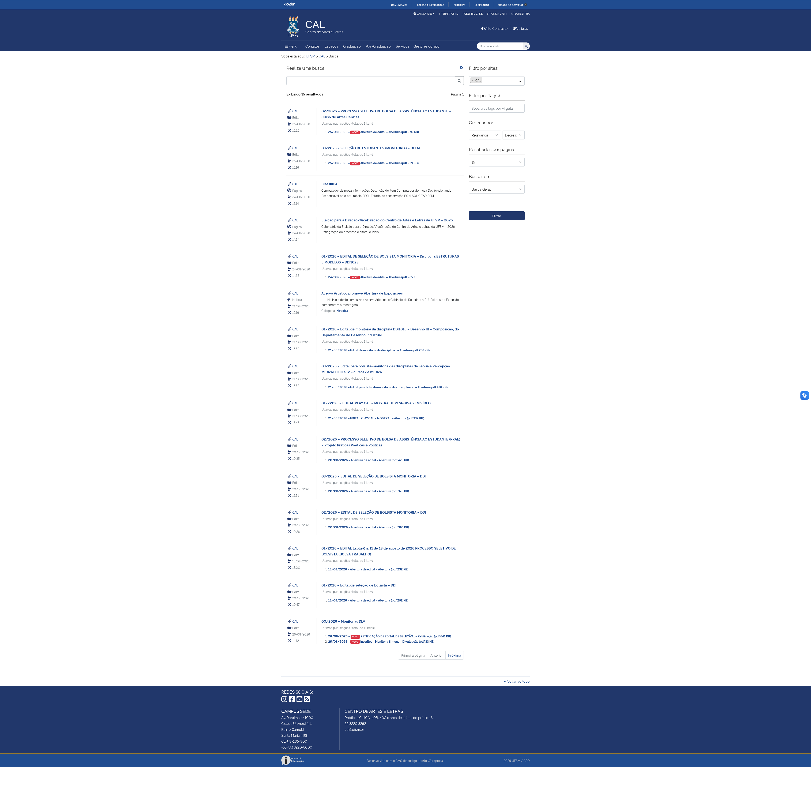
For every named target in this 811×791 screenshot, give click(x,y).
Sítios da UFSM (497, 13)
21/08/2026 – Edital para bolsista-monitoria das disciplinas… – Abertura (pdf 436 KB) (388, 387)
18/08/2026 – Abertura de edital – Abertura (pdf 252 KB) (368, 600)
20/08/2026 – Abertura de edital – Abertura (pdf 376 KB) (368, 491)
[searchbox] (484, 80)
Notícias (342, 310)
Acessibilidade (473, 13)
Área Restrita (520, 13)
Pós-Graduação (378, 46)
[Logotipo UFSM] (293, 25)
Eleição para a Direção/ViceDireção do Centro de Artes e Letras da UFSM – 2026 (387, 220)
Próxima (454, 655)
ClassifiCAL (330, 183)
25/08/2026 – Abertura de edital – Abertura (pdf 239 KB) (373, 163)
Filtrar (496, 215)
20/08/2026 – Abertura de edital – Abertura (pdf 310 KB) (368, 527)
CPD (527, 760)
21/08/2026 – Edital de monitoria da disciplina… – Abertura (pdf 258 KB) (379, 350)
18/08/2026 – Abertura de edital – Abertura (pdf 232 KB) (368, 569)
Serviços (402, 46)
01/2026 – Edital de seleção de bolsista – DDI (358, 585)
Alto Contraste (496, 28)
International (448, 13)
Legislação (482, 5)
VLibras (522, 28)
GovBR (289, 5)
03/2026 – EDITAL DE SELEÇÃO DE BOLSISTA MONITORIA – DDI (373, 476)
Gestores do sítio (427, 46)
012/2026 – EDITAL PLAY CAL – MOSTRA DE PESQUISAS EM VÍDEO (376, 403)
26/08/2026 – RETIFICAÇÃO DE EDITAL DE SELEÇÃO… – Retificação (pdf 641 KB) (389, 636)
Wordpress (435, 760)
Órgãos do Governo (510, 5)
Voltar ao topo (518, 681)
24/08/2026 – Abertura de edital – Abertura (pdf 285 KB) (373, 277)
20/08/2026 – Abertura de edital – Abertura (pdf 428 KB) (368, 460)
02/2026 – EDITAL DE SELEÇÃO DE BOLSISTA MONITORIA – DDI (373, 512)
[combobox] (497, 81)
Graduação (352, 46)
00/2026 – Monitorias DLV (343, 621)
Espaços (331, 46)
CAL (295, 111)
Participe (459, 5)
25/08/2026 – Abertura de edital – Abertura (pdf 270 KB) (373, 132)
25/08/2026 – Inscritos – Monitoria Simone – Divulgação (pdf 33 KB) (381, 641)
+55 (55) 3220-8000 (296, 747)
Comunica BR (399, 5)
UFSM (516, 760)
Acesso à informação (430, 5)
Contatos (312, 46)
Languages (424, 13)
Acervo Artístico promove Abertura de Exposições (362, 293)
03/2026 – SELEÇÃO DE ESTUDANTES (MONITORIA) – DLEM (370, 148)
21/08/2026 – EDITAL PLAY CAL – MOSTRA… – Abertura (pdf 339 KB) (376, 418)
